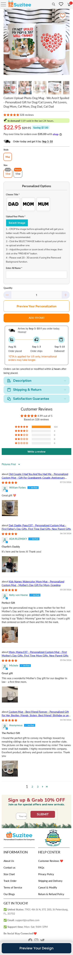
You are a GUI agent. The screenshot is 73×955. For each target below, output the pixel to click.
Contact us (9, 867)
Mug (7, 156)
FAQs (41, 867)
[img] (9, 482)
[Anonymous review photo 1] (10, 768)
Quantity (8, 288)
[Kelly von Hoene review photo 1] (10, 635)
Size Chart (9, 874)
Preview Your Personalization (36, 306)
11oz (7, 173)
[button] (11, 114)
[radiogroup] (36, 204)
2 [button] (32, 786)
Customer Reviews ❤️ (50, 860)
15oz (17, 173)
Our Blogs (9, 894)
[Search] (53, 4)
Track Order (10, 880)
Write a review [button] (36, 451)
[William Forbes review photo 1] (10, 508)
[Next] (67, 42)
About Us (9, 860)
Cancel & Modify (47, 887)
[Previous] (6, 42)
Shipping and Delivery (50, 880)
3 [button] (38, 786)
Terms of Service (13, 887)
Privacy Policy (46, 874)
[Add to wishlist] (62, 16)
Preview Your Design (36, 948)
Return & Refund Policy (51, 894)
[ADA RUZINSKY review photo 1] (10, 564)
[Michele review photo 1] (10, 694)
